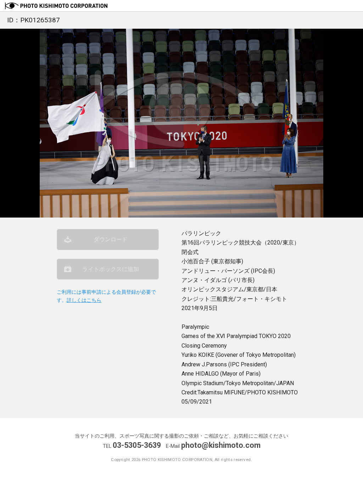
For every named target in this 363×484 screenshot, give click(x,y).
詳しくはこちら (84, 300)
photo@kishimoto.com (221, 445)
